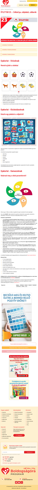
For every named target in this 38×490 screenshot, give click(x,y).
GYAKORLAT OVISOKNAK (7, 45)
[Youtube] (19, 482)
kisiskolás (34, 285)
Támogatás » (33, 5)
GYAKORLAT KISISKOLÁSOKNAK (9, 49)
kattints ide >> (16, 282)
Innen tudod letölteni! (31, 255)
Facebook (13, 277)
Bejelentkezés (21, 5)
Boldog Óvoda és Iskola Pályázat (32, 1)
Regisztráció (26, 5)
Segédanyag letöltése (23, 1)
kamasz (26, 285)
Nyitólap (2, 9)
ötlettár (23, 286)
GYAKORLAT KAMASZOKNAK (8, 54)
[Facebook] (16, 482)
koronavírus (19, 286)
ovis (26, 286)
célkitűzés (22, 285)
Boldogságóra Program (6, 3)
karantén (30, 285)
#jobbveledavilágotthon (9, 9)
